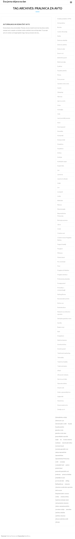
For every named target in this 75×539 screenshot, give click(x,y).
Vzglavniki (60, 396)
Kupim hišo (60, 166)
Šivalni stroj (60, 327)
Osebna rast (61, 233)
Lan (58, 170)
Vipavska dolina (62, 383)
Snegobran (60, 336)
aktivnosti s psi (59, 420)
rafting (67, 481)
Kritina (59, 153)
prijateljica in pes (60, 477)
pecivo (67, 465)
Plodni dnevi (61, 257)
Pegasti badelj (61, 244)
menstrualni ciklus (67, 443)
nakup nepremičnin (60, 452)
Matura (59, 205)
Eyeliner (59, 66)
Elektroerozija (61, 62)
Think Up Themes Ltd (11, 536)
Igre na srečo (61, 101)
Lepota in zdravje (62, 179)
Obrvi (59, 224)
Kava (58, 122)
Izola (58, 114)
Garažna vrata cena (63, 83)
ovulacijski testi (59, 465)
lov (61, 439)
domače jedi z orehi (61, 424)
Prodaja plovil (61, 283)
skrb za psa (58, 490)
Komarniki (60, 135)
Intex (59, 105)
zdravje (57, 522)
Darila (59, 36)
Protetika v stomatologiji (61, 289)
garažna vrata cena (60, 433)
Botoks (59, 27)
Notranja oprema (62, 220)
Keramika (60, 131)
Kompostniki (61, 140)
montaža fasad (59, 446)
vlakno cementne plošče (62, 506)
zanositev (68, 509)
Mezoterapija (61, 209)
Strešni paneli (61, 349)
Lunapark (60, 192)
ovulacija (62, 462)
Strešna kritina (61, 344)
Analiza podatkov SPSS (64, 18)
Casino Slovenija (62, 32)
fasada (70, 424)
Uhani (59, 370)
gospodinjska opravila (61, 436)
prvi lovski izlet (59, 481)
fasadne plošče (59, 427)
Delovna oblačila (62, 40)
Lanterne (60, 174)
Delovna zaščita (62, 44)
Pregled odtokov (62, 274)
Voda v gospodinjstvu (63, 392)
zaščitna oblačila (60, 512)
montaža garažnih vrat (61, 449)
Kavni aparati (61, 127)
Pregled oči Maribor (63, 270)
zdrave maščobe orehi (61, 519)
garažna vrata (59, 430)
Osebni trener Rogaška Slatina (64, 239)
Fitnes (59, 75)
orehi (56, 462)
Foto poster (61, 79)
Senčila (59, 323)
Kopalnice (60, 148)
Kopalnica (60, 144)
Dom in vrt (60, 53)
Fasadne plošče (62, 70)
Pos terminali (61, 261)
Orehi (59, 229)
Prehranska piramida (63, 279)
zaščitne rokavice (60, 516)
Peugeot (60, 248)
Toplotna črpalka (62, 362)
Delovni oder (61, 49)
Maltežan (60, 200)
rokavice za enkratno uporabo (64, 487)
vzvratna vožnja (59, 509)
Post (58, 266)
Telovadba (60, 357)
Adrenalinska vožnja (61, 417)
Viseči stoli (60, 388)
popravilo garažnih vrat (62, 471)
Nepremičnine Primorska (61, 215)
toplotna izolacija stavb (62, 500)
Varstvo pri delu (62, 379)
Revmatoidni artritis (63, 299)
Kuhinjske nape (62, 161)
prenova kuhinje (66, 474)
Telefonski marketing (63, 353)
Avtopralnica (61, 23)
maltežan (58, 443)
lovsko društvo (67, 439)
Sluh (58, 331)
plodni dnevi (58, 468)
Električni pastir (62, 57)
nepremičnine (59, 455)
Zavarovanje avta (62, 405)
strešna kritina (65, 496)
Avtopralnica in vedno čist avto (16, 24)
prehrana (58, 474)
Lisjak (59, 183)
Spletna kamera (62, 340)
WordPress (27, 536)
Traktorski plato (62, 366)
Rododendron (61, 307)
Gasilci (59, 88)
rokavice (67, 484)
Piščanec (60, 253)
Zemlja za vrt (61, 409)
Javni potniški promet (63, 118)
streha (57, 496)
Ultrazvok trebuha (62, 375)
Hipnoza (59, 96)
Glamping (60, 92)
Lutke (59, 196)
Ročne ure (60, 303)
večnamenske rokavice (61, 503)
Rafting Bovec (61, 294)
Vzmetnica (60, 401)
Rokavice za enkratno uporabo (63, 313)
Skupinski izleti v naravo (62, 493)
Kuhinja (59, 157)
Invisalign (60, 109)
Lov (58, 187)
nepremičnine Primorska (62, 458)
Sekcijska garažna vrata (64, 318)
